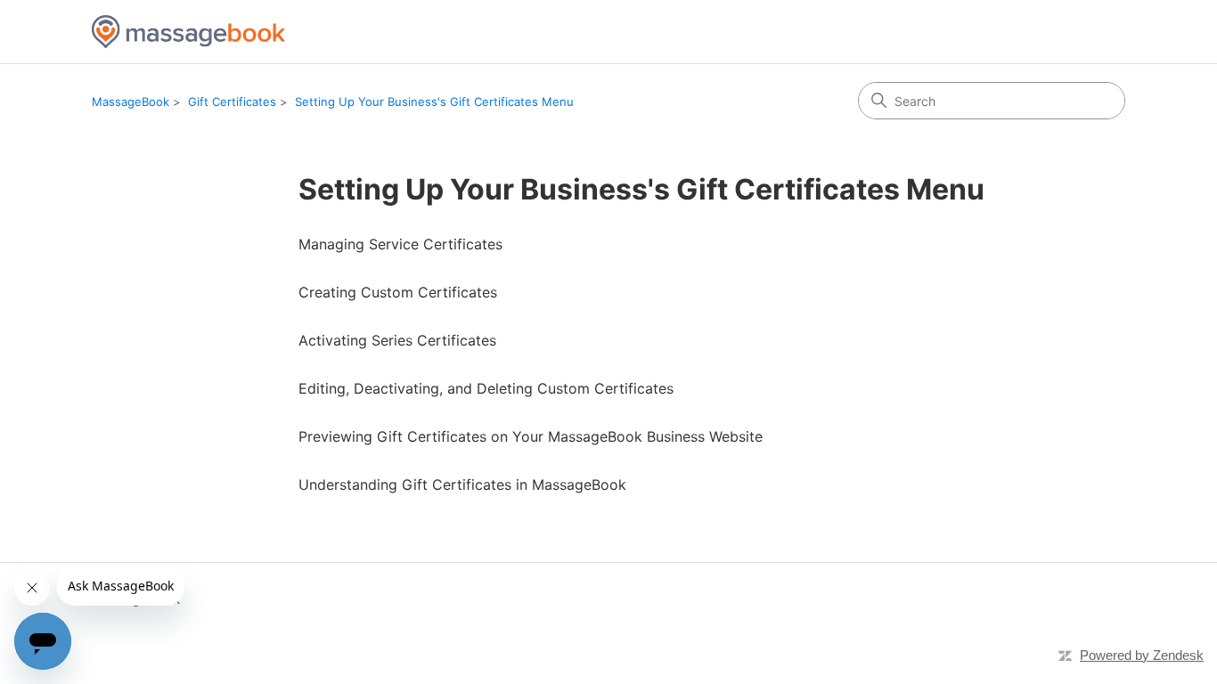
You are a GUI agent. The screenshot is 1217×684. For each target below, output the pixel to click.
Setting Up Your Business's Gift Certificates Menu (434, 101)
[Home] (188, 31)
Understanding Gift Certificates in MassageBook (462, 484)
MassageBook (130, 101)
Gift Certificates (232, 101)
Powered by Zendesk (1142, 655)
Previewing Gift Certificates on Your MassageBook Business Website (530, 436)
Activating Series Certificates (397, 340)
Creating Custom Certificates (397, 292)
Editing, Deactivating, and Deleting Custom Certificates (486, 388)
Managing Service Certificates (400, 244)
